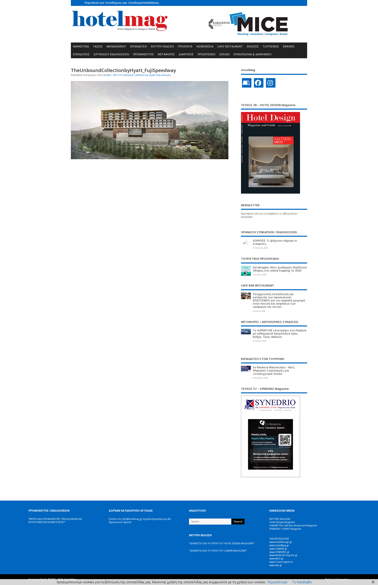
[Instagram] (270, 83)
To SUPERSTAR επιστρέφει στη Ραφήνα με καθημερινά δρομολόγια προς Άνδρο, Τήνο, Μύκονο (279, 333)
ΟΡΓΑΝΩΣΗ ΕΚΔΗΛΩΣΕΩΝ (111, 54)
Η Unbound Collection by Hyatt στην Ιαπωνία (145, 75)
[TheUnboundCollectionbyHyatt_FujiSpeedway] (149, 158)
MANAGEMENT (116, 46)
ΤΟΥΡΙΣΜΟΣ (271, 46)
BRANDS (288, 46)
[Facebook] (258, 83)
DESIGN (224, 54)
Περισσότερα (277, 582)
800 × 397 (111, 75)
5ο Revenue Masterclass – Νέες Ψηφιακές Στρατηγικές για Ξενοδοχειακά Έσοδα (274, 370)
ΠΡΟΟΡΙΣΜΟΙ (206, 54)
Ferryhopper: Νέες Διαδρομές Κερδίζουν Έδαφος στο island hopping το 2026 (280, 269)
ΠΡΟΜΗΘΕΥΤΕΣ (143, 54)
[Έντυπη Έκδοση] (246, 83)
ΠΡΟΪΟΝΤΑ (185, 46)
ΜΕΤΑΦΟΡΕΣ (166, 54)
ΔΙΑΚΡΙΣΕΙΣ (186, 54)
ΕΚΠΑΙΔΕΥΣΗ (138, 46)
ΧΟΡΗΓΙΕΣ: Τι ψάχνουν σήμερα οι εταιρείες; (275, 242)
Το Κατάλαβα (301, 582)
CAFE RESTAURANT (230, 46)
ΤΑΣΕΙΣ (97, 46)
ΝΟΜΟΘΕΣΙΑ (204, 46)
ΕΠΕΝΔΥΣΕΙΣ (81, 54)
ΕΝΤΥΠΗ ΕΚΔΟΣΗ (162, 46)
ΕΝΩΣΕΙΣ (253, 46)
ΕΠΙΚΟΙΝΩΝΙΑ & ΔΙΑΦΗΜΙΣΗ (252, 54)
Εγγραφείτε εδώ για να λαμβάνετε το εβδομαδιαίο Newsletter (269, 215)
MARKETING (81, 46)
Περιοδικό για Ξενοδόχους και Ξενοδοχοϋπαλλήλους (121, 3)
